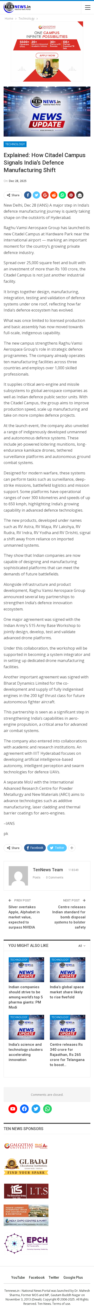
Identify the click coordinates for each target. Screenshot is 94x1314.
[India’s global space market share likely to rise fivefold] (67, 969)
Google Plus (73, 1277)
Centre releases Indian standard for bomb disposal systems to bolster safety (69, 917)
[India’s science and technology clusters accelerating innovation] (26, 1027)
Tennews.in (12, 1291)
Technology (15, 144)
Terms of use (61, 1304)
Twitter (54, 1277)
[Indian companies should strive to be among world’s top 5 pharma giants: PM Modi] (26, 969)
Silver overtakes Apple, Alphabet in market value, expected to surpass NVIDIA (24, 917)
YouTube (18, 1277)
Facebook (37, 1277)
